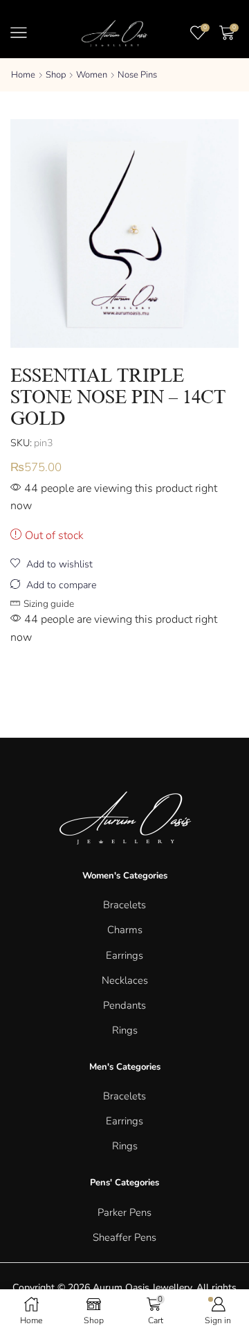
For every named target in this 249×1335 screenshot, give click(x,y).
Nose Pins (137, 75)
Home (23, 75)
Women (91, 75)
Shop (56, 75)
